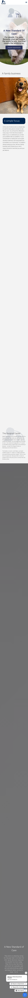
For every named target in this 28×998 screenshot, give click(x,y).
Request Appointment (14, 47)
